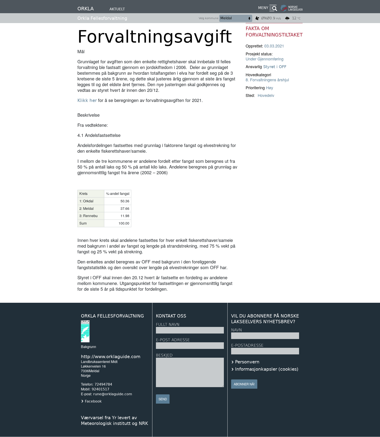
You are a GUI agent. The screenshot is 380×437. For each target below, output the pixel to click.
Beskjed (164, 355)
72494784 (103, 384)
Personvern (247, 361)
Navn (236, 330)
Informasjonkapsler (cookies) (266, 369)
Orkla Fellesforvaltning (102, 18)
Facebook (93, 401)
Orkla (85, 8)
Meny (263, 8)
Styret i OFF (274, 66)
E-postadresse (247, 345)
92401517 (100, 389)
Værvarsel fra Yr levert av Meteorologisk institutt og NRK (114, 420)
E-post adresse (173, 339)
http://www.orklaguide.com (110, 356)
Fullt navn (167, 324)
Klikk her (87, 100)
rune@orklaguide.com (112, 394)
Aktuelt (117, 9)
